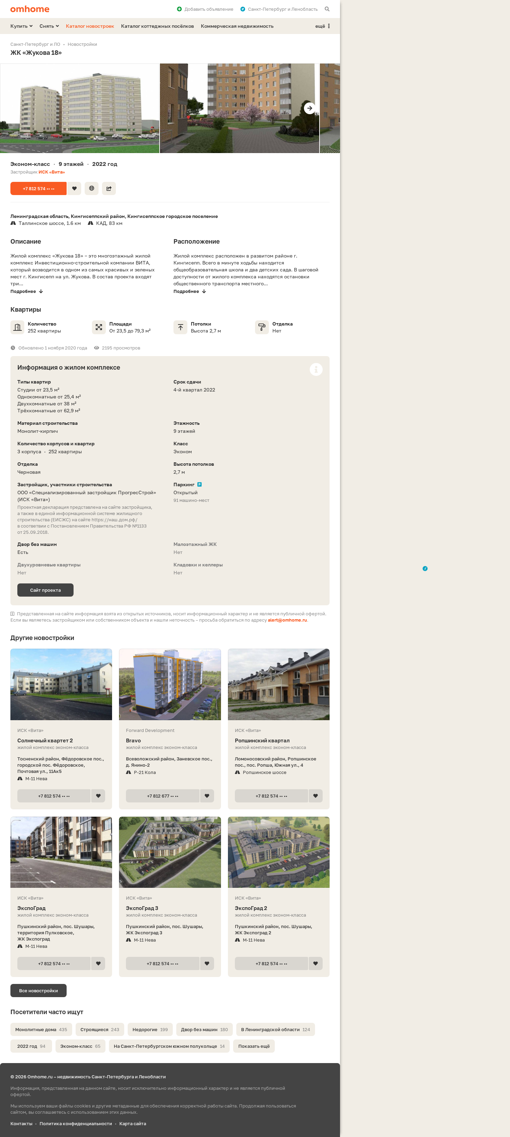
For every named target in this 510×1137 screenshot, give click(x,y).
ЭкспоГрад (31, 908)
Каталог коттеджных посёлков (157, 26)
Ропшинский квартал (262, 740)
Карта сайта (132, 1123)
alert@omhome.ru (287, 620)
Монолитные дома (41, 1029)
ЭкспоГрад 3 (142, 908)
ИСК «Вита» (52, 172)
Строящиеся (99, 1029)
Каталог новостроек (90, 26)
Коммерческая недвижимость (237, 26)
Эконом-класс (80, 1046)
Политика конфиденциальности (76, 1123)
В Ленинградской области (275, 1029)
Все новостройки (38, 990)
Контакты (21, 1123)
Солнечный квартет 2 (45, 740)
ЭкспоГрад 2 (251, 908)
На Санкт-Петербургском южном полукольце (169, 1046)
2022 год (31, 1046)
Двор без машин (204, 1029)
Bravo (133, 740)
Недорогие (150, 1029)
